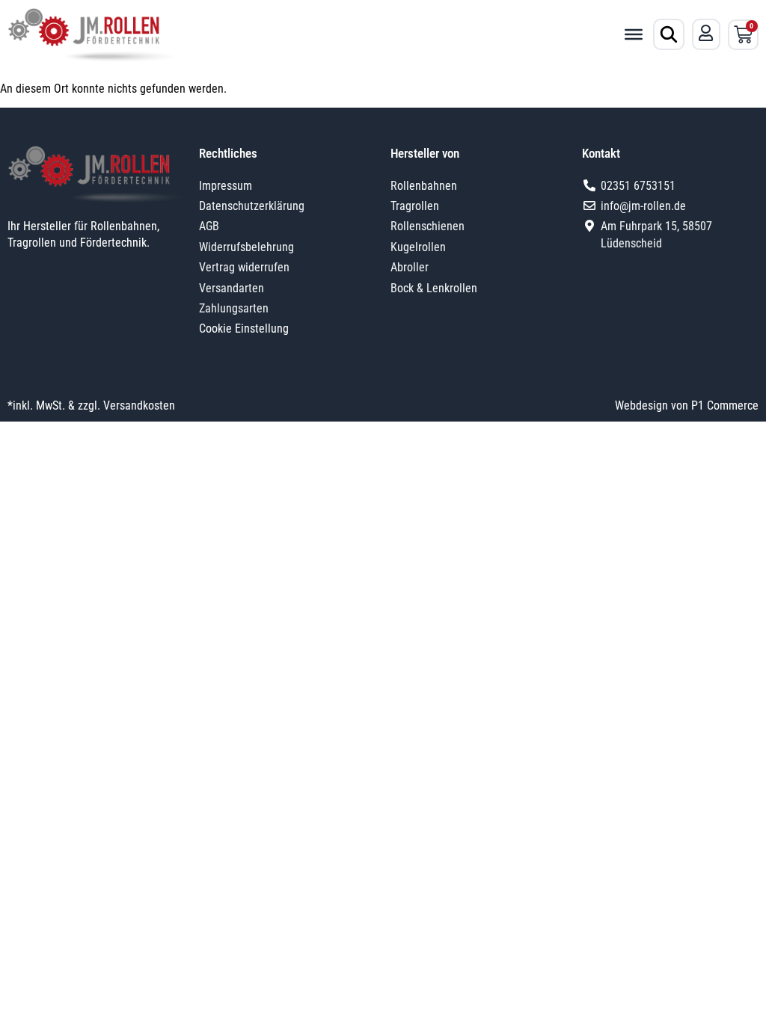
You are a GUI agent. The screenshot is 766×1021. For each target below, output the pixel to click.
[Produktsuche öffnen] (668, 34)
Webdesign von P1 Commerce (687, 405)
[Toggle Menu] (634, 34)
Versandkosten (139, 405)
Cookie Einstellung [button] (244, 328)
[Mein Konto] (706, 33)
